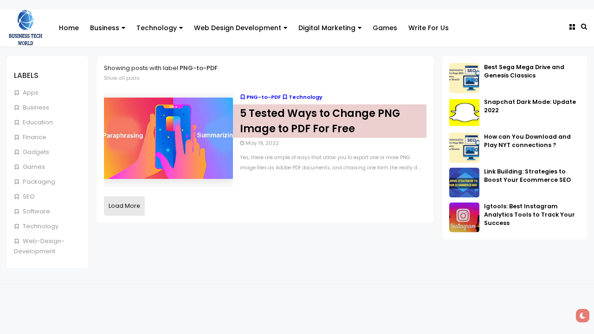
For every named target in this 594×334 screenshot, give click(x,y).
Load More (124, 206)
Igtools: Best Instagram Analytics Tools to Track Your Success (529, 214)
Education (37, 122)
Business (104, 27)
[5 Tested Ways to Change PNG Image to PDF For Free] (168, 139)
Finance (33, 137)
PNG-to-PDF (263, 97)
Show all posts (122, 78)
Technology (156, 27)
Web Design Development (237, 27)
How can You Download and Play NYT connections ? (527, 141)
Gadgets (35, 152)
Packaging (38, 181)
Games (385, 27)
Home (69, 27)
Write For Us (428, 27)
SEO (28, 196)
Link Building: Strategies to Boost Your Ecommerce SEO (527, 175)
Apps (30, 92)
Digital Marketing (326, 27)
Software (35, 211)
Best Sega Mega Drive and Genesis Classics (524, 71)
